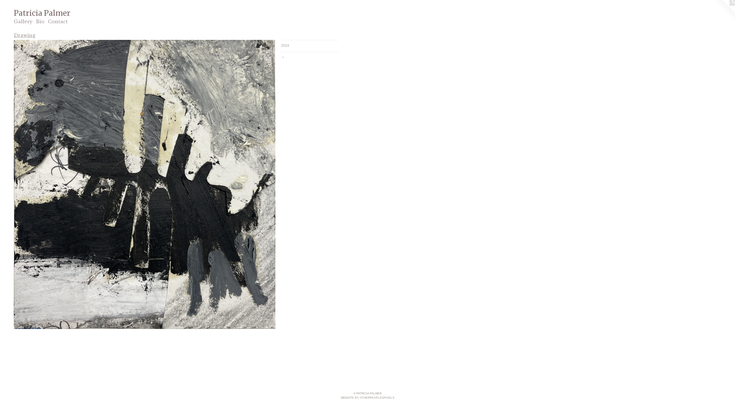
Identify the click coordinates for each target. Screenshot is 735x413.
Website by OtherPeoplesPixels (367, 397)
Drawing (24, 35)
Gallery (23, 21)
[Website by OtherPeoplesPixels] (723, 11)
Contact (58, 21)
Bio (40, 21)
